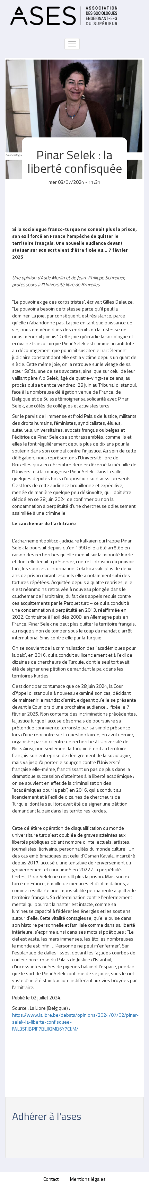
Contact (51, 1179)
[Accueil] (63, 15)
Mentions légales (88, 1179)
